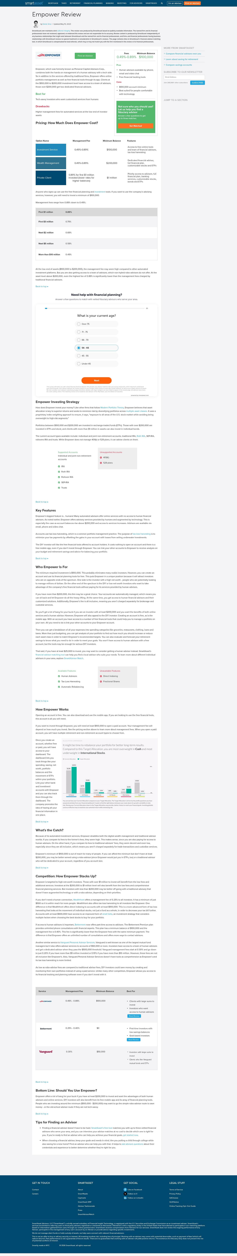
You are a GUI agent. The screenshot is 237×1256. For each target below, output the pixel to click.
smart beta (107, 914)
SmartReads (83, 1194)
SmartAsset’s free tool (101, 1128)
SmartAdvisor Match (73, 658)
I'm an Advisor (175, 3)
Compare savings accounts (179, 65)
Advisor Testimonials (86, 1206)
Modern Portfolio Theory (112, 407)
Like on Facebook (135, 1190)
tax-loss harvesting (142, 534)
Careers (35, 1194)
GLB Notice (174, 1202)
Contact (35, 1190)
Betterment (80, 924)
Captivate (82, 1198)
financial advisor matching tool (50, 654)
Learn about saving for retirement (182, 59)
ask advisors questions (132, 1144)
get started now (130, 1135)
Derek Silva (47, 24)
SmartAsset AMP (84, 1202)
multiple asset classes (136, 411)
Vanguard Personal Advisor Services (77, 942)
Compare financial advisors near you (183, 53)
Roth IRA (141, 436)
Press (80, 1210)
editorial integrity (63, 31)
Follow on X (132, 1194)
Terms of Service (176, 1190)
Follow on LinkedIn (135, 1198)
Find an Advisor (192, 3)
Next (96, 380)
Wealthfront (78, 899)
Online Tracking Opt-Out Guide (182, 1206)
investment (99, 191)
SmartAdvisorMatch (86, 1214)
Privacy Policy (175, 1194)
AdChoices (173, 1198)
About (80, 1190)
